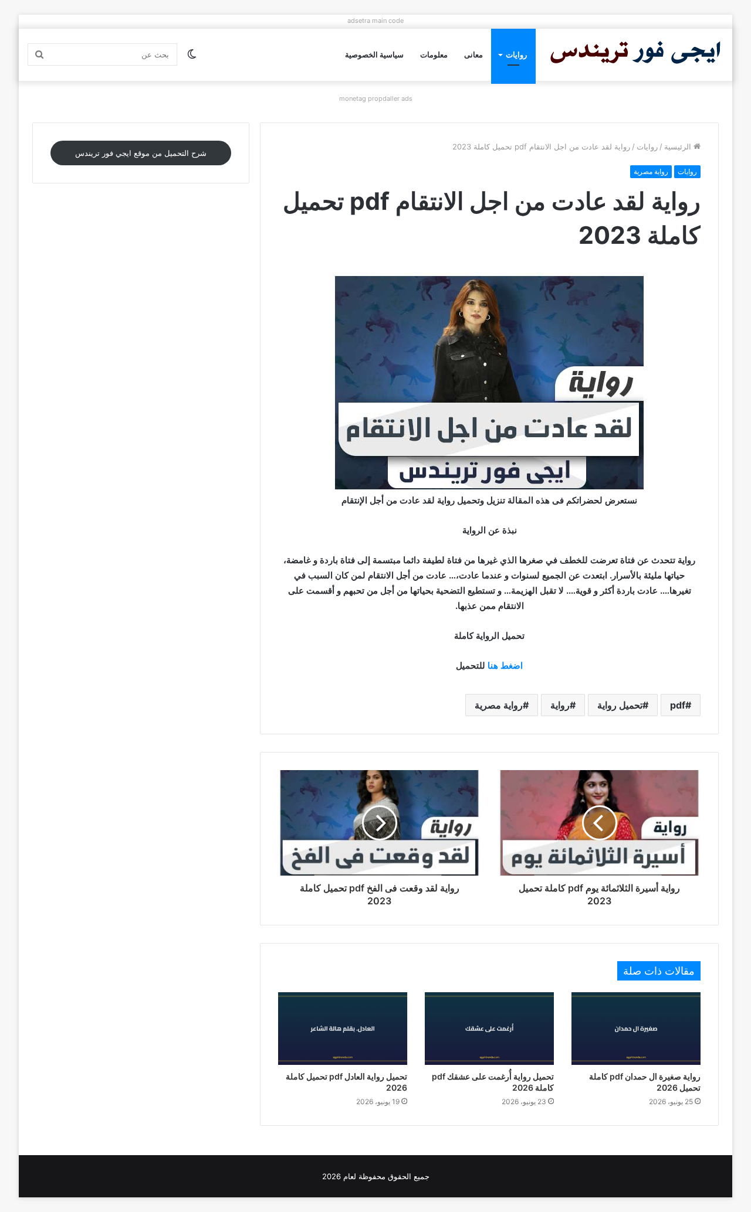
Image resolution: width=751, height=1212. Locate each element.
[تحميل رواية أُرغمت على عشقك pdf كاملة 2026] (489, 1028)
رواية (560, 705)
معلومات (434, 54)
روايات (516, 54)
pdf (677, 705)
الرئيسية (679, 146)
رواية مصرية (651, 171)
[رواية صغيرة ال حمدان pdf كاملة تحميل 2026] (636, 1028)
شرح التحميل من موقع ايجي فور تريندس (141, 153)
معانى (473, 54)
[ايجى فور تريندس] (635, 54)
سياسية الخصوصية (374, 54)
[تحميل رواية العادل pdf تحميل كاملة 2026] (342, 1028)
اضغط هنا (505, 665)
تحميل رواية (619, 705)
